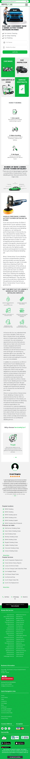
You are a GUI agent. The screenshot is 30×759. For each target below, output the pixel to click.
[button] (14, 457)
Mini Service (11, 645)
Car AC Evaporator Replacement (13, 560)
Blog (2, 705)
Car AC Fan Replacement (12, 583)
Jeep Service (19, 633)
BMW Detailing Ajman (11, 514)
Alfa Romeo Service (21, 614)
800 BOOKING (7, 678)
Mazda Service (10, 641)
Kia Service (11, 635)
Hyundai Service (10, 631)
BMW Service (19, 618)
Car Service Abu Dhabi (6, 712)
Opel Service (19, 646)
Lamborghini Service (21, 635)
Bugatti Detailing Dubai (11, 542)
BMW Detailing (9, 509)
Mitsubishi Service (20, 645)
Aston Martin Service (9, 616)
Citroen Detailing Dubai (11, 551)
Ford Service (19, 626)
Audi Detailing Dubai (10, 534)
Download (3, 707)
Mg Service (19, 643)
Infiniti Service (19, 631)
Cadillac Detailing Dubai (11, 545)
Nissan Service (10, 646)
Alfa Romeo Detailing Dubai (12, 528)
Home (2, 695)
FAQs (2, 699)
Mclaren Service (20, 641)
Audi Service (19, 616)
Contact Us (4, 701)
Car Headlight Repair (10, 571)
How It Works (4, 697)
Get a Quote (15, 606)
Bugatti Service (10, 620)
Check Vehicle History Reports (13, 563)
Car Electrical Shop (10, 577)
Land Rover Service (9, 637)
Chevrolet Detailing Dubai (12, 548)
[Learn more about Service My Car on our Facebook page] (6, 728)
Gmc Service (19, 628)
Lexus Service (19, 637)
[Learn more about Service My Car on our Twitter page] (2, 728)
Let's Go (15, 52)
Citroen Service (20, 622)
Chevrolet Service (9, 622)
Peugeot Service (9, 648)
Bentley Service (10, 618)
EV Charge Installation (6, 708)
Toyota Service (20, 654)
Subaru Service (20, 652)
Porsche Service (20, 648)
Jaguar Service (10, 633)
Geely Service (10, 628)
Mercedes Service (9, 643)
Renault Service (10, 650)
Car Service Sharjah (6, 710)
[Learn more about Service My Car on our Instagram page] (9, 728)
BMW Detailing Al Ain (11, 517)
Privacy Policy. (15, 754)
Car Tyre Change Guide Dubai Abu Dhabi (16, 568)
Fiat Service (11, 626)
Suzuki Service (10, 654)
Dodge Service (10, 624)
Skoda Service (10, 652)
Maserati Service (20, 639)
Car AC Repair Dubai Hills (11, 580)
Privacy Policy (4, 718)
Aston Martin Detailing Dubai (13, 531)
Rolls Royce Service (21, 650)
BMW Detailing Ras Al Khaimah (13, 523)
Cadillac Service (20, 620)
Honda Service (10, 629)
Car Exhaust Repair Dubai (12, 574)
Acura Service (10, 614)
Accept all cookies (15, 757)
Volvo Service (19, 656)
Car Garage (4, 703)
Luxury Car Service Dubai (11, 565)
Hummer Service (20, 629)
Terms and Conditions (6, 716)
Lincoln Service (10, 639)
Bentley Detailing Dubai (11, 536)
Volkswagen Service (9, 656)
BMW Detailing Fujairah (11, 520)
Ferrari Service (19, 624)
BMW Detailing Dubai (11, 539)
